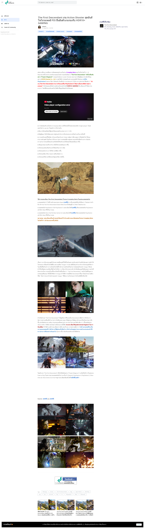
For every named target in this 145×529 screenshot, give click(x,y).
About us (8, 34)
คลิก (83, 524)
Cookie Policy (3, 34)
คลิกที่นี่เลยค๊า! (75, 377)
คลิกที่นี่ (45, 399)
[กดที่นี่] (66, 202)
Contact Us (13, 34)
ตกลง (139, 524)
